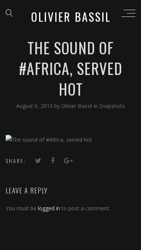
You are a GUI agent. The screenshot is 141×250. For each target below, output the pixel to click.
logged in (49, 208)
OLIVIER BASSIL (71, 16)
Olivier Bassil (77, 105)
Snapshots (112, 105)
